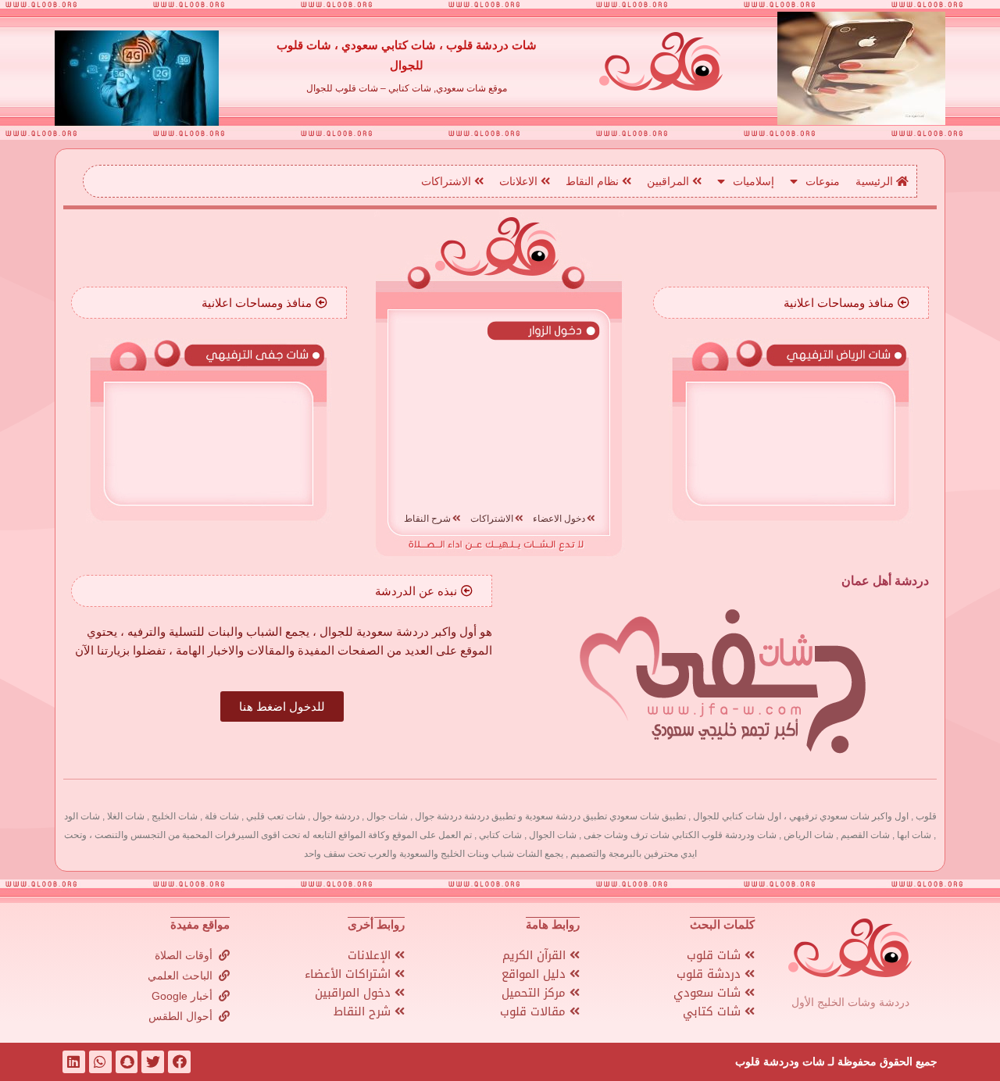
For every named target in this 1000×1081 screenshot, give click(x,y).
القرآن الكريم (536, 955)
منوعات (822, 181)
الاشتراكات (447, 181)
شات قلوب (716, 955)
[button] (846, 302)
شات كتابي (714, 1011)
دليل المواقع (536, 974)
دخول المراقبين (355, 993)
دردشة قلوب (711, 974)
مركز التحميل (536, 993)
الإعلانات (371, 955)
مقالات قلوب (535, 1011)
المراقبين (669, 181)
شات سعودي (709, 993)
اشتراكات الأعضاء (350, 974)
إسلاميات (753, 181)
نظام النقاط (594, 181)
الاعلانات (520, 181)
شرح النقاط (364, 1011)
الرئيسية (875, 181)
